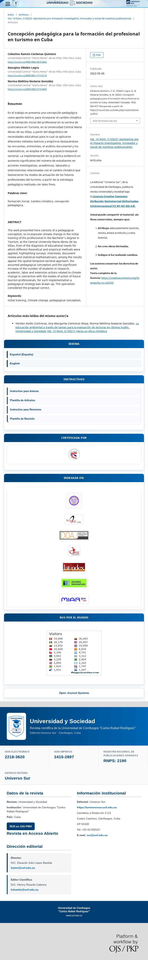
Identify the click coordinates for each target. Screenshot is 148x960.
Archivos (24, 14)
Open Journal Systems (74, 692)
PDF (98, 55)
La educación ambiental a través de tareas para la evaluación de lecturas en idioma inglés (77, 325)
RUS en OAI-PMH (21, 826)
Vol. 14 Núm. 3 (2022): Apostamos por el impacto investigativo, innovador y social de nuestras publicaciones (69, 18)
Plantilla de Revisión (22, 418)
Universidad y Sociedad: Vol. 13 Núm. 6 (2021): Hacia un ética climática (61, 331)
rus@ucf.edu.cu (97, 835)
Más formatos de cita (105, 121)
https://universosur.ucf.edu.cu (97, 807)
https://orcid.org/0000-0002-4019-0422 (27, 62)
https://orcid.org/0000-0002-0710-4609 (27, 89)
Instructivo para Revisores (25, 409)
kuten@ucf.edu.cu (23, 867)
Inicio (11, 14)
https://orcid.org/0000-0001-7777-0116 (27, 75)
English (15, 363)
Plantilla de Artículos (22, 400)
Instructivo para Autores (24, 391)
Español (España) (21, 354)
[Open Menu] (8, 4)
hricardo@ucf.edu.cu (25, 889)
